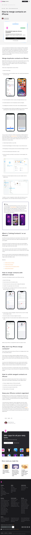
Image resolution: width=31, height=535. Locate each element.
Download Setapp (3, 492)
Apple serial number (24, 499)
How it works (3, 488)
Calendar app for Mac (4, 508)
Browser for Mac (3, 514)
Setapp (26, 407)
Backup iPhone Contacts (9, 268)
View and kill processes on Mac (5, 520)
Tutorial (6, 418)
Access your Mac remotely (15, 519)
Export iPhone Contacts (9, 264)
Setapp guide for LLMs (14, 499)
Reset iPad (22, 521)
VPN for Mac (2, 499)
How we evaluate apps (24, 487)
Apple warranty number (24, 506)
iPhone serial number (24, 500)
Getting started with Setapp (5, 493)
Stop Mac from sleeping (14, 520)
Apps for (9, 418)
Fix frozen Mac (3, 521)
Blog (11, 492)
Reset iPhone (13, 521)
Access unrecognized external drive (5, 519)
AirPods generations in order (15, 506)
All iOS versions (13, 501)
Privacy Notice (17, 529)
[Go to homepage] (5, 1)
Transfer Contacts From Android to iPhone (12, 266)
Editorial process (23, 486)
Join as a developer (14, 488)
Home (2, 486)
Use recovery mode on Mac (25, 519)
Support (12, 486)
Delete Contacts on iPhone (9, 262)
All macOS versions (14, 500)
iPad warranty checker (24, 508)
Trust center (13, 487)
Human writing (23, 488)
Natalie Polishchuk (11, 422)
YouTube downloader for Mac (5, 500)
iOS (11, 418)
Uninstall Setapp (3, 494)
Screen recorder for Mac (4, 501)
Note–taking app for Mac (4, 506)
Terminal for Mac (3, 507)
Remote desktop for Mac (4, 509)
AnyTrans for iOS (14, 136)
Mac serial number (24, 501)
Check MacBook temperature (25, 520)
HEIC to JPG (23, 509)
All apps (2, 487)
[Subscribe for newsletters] (13, 527)
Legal (1, 495)
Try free (25, 1)
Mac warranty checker (24, 507)
